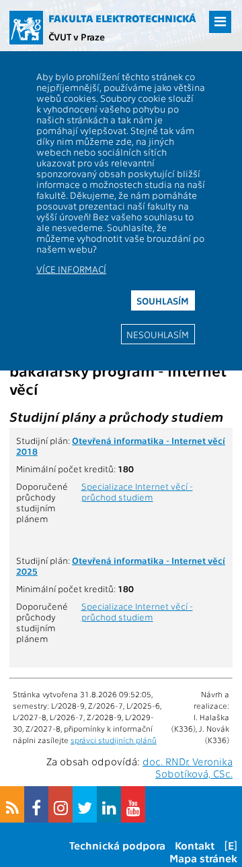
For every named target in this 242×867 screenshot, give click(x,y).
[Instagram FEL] (60, 804)
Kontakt (194, 845)
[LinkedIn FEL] (109, 804)
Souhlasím (162, 300)
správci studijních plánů (114, 739)
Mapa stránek (203, 858)
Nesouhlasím (157, 334)
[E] (231, 845)
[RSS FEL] (12, 804)
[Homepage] (26, 27)
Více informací (71, 268)
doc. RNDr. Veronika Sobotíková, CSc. (188, 767)
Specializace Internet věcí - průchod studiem (137, 491)
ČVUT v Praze (76, 36)
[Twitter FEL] (85, 804)
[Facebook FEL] (36, 804)
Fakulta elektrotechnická (122, 18)
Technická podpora (117, 845)
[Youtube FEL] (133, 804)
